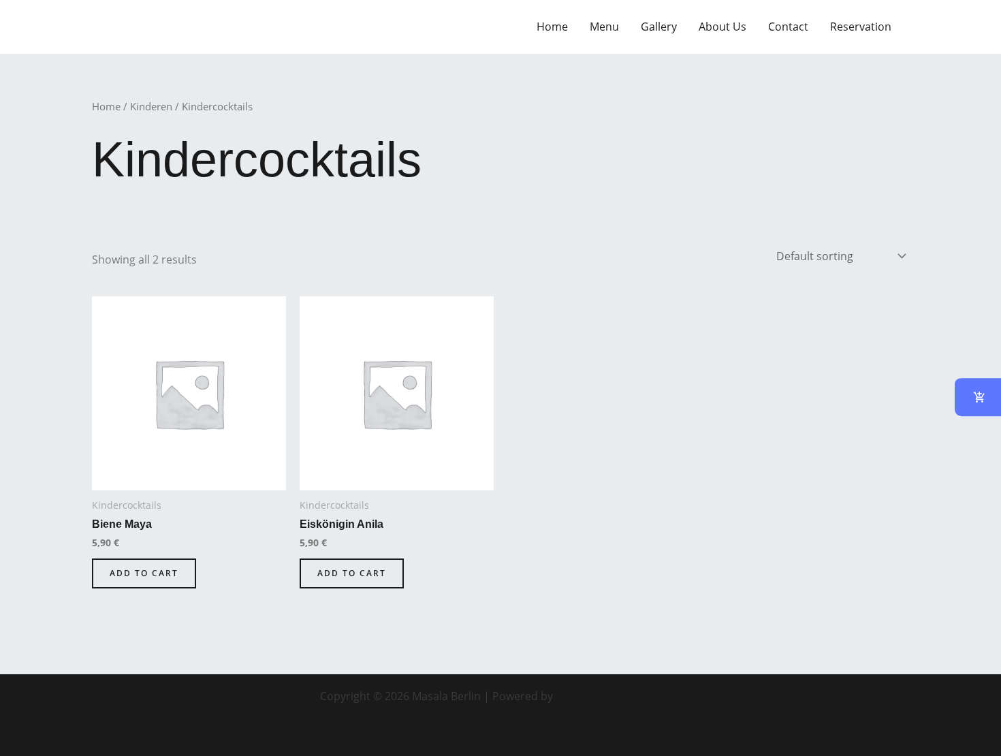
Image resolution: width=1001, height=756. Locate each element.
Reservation (860, 26)
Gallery (659, 26)
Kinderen (151, 106)
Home (552, 26)
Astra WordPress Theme (618, 696)
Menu (604, 26)
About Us (722, 26)
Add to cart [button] (144, 573)
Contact (788, 26)
